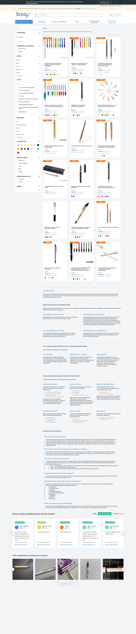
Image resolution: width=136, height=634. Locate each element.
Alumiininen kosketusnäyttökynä (55, 396)
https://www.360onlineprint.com (88, 8)
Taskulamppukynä (51, 419)
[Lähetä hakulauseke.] (17, 28)
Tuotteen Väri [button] (21, 141)
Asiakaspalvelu (103, 5)
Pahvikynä (76, 393)
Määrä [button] (19, 186)
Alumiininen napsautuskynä (54, 392)
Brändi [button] (19, 56)
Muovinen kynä (104, 392)
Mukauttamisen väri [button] (23, 176)
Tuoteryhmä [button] (21, 33)
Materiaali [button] (20, 118)
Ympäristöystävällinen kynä (81, 395)
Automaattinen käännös (21, 542)
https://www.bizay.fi (43, 8)
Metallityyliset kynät (105, 419)
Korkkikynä (76, 391)
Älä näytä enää (104, 2)
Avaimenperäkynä (51, 422)
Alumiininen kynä (51, 395)
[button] (28, 60)
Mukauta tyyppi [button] (22, 157)
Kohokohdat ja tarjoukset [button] (25, 46)
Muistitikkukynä (51, 417)
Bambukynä (77, 392)
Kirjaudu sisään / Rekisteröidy (112, 21)
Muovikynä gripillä (78, 422)
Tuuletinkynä (50, 420)
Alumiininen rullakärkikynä (53, 393)
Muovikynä (76, 419)
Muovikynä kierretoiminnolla (81, 420)
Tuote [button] (19, 79)
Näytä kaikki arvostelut (67, 584)
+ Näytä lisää (19, 75)
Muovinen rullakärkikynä (106, 393)
